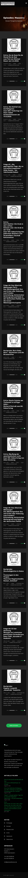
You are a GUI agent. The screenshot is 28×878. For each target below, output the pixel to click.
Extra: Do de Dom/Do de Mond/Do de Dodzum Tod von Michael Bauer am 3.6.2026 (13, 58)
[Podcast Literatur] (7, 3)
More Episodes (14, 725)
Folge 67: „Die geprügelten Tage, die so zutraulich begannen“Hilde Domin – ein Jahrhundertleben (13, 168)
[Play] (5, 81)
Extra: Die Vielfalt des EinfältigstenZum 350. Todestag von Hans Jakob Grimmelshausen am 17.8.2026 (13, 789)
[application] (14, 81)
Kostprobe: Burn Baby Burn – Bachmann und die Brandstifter (13, 352)
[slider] (23, 82)
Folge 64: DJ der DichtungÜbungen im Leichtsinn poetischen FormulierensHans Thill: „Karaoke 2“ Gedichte (13, 633)
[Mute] (19, 81)
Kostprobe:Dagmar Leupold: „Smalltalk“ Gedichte (11, 688)
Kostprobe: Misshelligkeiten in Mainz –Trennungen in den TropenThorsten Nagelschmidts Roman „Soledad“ (13, 575)
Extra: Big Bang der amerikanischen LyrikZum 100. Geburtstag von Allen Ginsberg (13, 457)
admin (14, 63)
